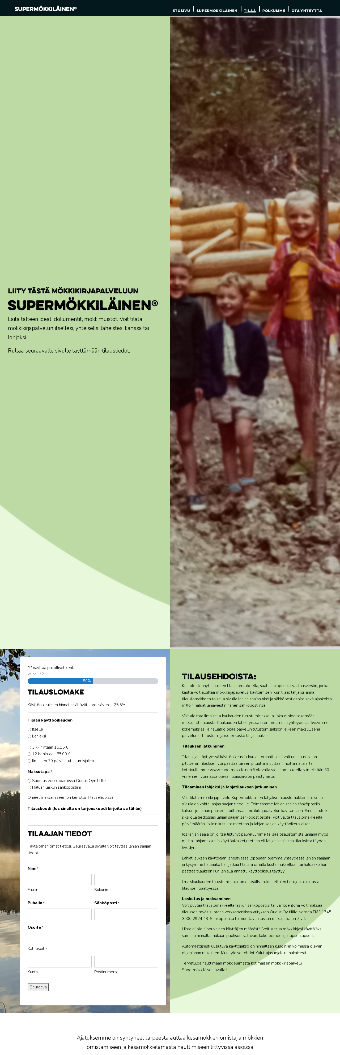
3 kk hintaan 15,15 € (50, 747)
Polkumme (273, 10)
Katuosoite (37, 948)
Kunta (33, 972)
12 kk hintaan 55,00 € (51, 754)
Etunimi (34, 889)
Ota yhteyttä (307, 10)
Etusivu (181, 10)
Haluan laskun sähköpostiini (56, 787)
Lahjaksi (39, 736)
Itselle (37, 729)
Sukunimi (102, 889)
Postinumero (105, 972)
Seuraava (38, 987)
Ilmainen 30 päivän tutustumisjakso (63, 760)
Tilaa (250, 10)
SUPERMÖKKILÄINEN (217, 10)
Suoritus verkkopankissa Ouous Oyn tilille (69, 780)
